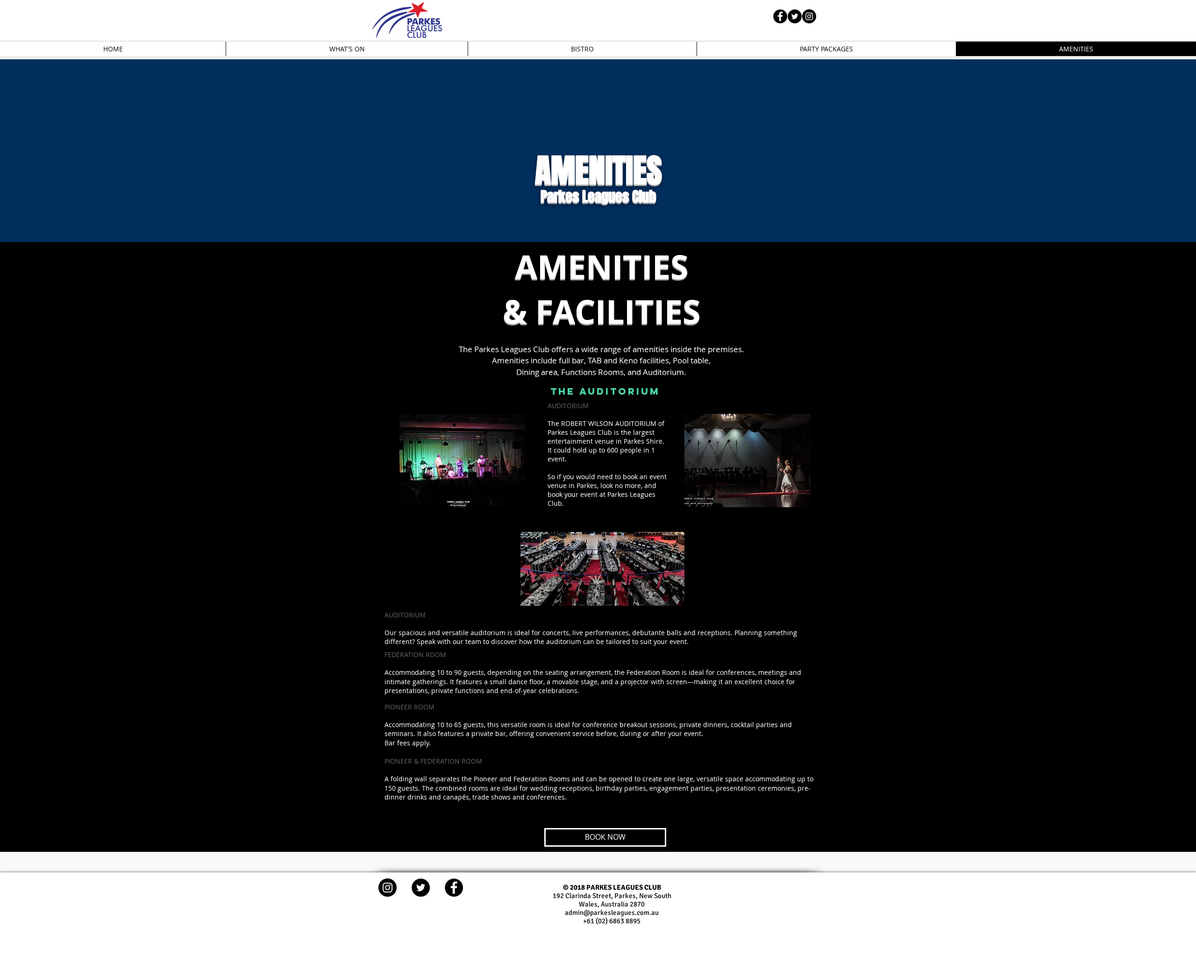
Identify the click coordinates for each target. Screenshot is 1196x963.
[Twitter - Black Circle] (795, 16)
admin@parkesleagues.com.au (612, 912)
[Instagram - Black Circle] (809, 16)
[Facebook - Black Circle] (780, 16)
